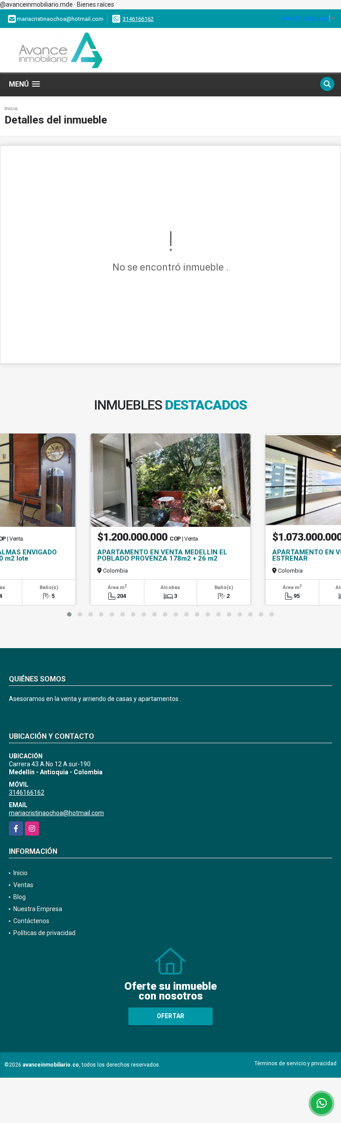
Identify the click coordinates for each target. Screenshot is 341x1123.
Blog (19, 896)
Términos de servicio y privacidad (295, 1063)
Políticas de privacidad (44, 932)
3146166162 (138, 19)
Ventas (23, 884)
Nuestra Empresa (37, 908)
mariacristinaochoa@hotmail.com (56, 812)
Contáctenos (31, 920)
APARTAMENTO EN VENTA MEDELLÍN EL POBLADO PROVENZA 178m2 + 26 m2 (162, 555)
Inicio (11, 109)
